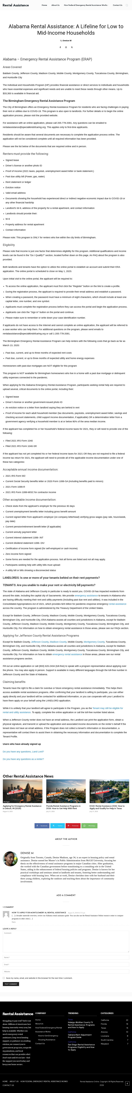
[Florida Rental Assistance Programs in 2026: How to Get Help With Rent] (66, 791)
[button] (126, 5)
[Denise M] (10, 868)
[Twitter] (72, 47)
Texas (92, 802)
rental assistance (117, 604)
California (72, 1032)
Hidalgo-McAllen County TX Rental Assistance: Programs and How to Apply (81, 1025)
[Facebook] (60, 47)
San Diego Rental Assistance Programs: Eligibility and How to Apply (81, 1047)
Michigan (7, 802)
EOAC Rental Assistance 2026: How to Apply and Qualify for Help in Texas (107, 807)
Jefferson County (40, 642)
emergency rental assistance (67, 654)
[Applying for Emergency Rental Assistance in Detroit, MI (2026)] (22, 791)
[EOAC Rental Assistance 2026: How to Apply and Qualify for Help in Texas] (109, 791)
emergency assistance (86, 595)
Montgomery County (94, 642)
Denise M (67, 40)
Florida (49, 802)
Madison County (58, 642)
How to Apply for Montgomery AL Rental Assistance (39, 913)
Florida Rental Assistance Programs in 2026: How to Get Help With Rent (63, 807)
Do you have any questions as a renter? (23, 759)
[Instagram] (66, 47)
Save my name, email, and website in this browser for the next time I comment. (39, 978)
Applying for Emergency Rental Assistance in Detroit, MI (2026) (22, 807)
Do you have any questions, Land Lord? (23, 751)
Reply (14, 922)
